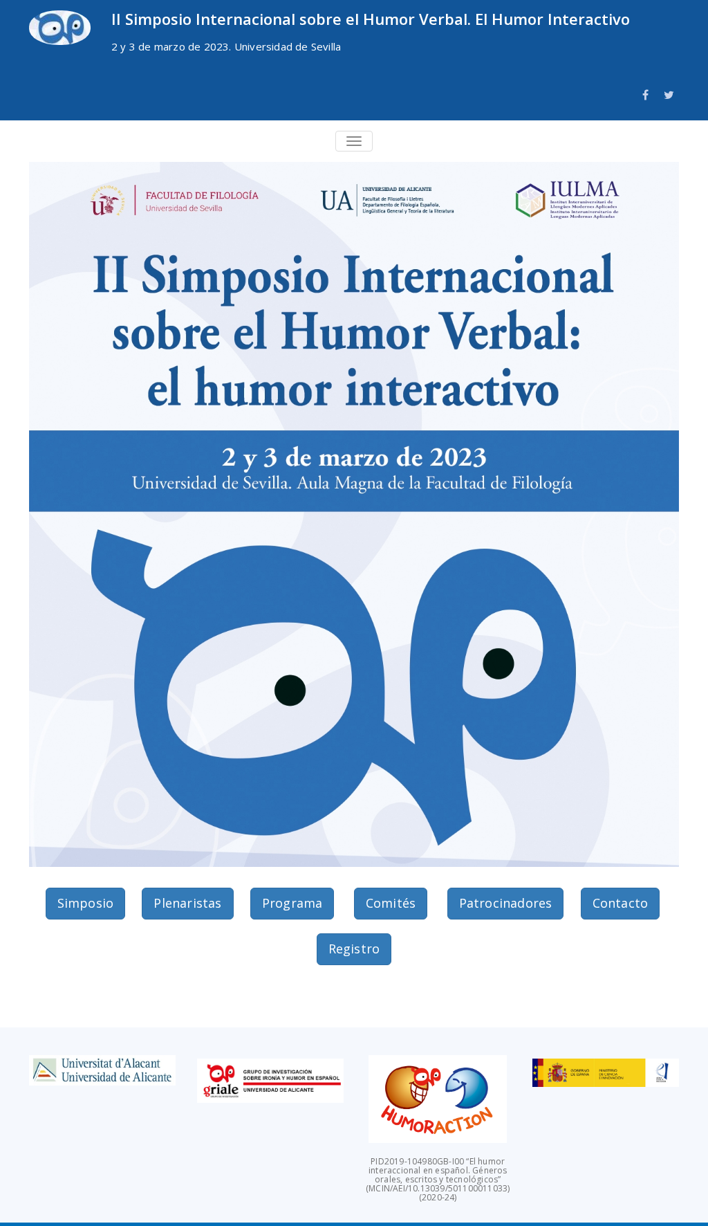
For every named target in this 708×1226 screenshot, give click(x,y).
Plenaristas (187, 903)
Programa (292, 903)
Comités (391, 903)
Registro (354, 948)
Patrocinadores (505, 903)
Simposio (85, 903)
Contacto (621, 903)
